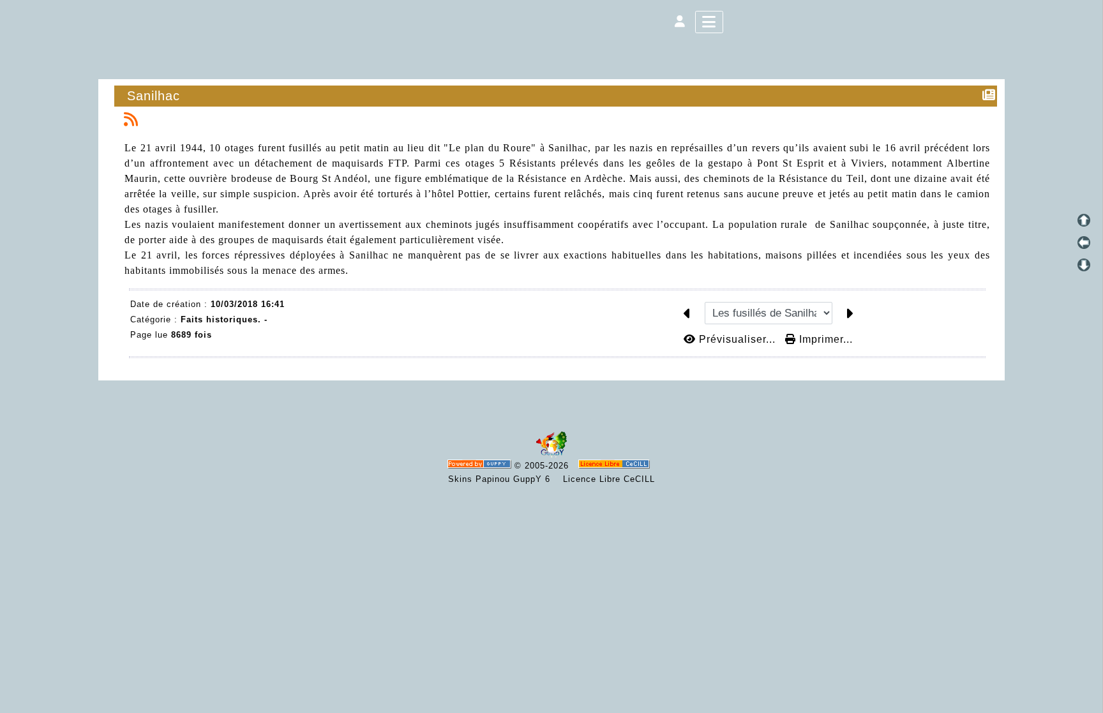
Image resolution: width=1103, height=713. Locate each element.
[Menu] (709, 22)
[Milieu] (1083, 242)
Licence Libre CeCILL (607, 479)
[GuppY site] (551, 455)
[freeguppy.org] (480, 465)
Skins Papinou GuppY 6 (502, 479)
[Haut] (1083, 220)
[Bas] (1083, 265)
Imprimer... (824, 339)
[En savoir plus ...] (615, 465)
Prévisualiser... (737, 339)
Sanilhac (153, 96)
